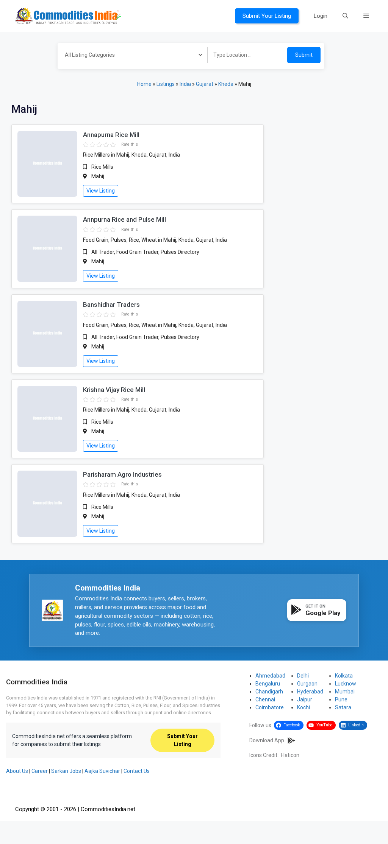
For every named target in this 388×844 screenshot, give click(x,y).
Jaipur (304, 699)
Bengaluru (267, 684)
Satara (343, 707)
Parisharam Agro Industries (122, 474)
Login (320, 15)
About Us (17, 771)
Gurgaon (307, 684)
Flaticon (290, 755)
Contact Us (137, 771)
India (185, 84)
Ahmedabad (270, 676)
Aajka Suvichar (102, 771)
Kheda (225, 84)
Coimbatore (269, 707)
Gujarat (204, 84)
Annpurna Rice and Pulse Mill (124, 219)
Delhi (303, 676)
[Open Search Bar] (345, 15)
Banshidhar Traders (111, 304)
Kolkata (344, 676)
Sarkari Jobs (66, 771)
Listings (165, 84)
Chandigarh (269, 692)
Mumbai (345, 692)
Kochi (303, 707)
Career (39, 771)
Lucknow (345, 684)
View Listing (100, 191)
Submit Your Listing (266, 15)
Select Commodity (130, 56)
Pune (341, 699)
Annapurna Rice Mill (111, 134)
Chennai (265, 699)
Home (144, 84)
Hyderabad (310, 692)
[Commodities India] (68, 15)
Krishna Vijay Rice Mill (114, 389)
